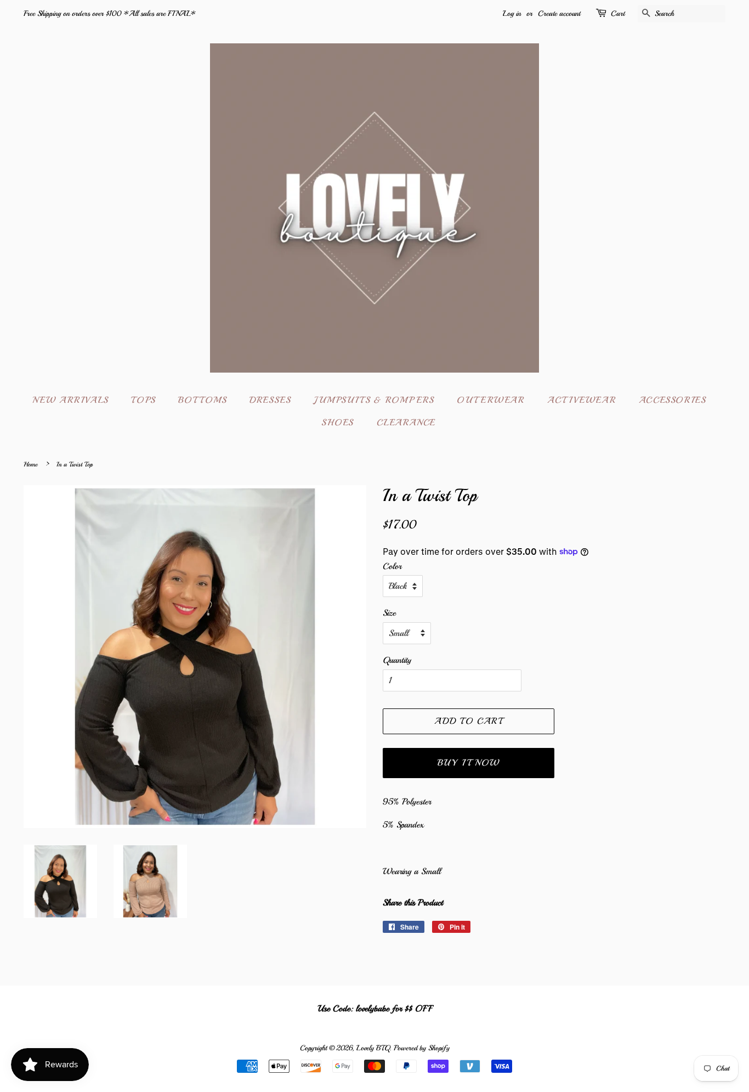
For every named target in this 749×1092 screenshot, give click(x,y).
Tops (143, 400)
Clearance (406, 422)
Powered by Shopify (422, 1047)
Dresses (270, 400)
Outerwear (490, 400)
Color (392, 566)
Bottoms (202, 400)
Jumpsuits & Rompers (374, 400)
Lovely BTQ (372, 1047)
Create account (559, 13)
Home (30, 464)
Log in (512, 13)
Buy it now (469, 762)
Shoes (337, 422)
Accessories (672, 400)
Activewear (581, 400)
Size (389, 612)
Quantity (397, 660)
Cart (618, 13)
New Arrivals (70, 400)
